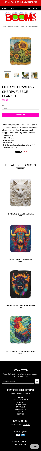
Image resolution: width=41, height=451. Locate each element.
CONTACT (20, 414)
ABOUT (20, 412)
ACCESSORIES (20, 409)
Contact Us (26, 425)
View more (20, 169)
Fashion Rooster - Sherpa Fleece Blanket (20, 351)
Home (4, 26)
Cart (34, 8)
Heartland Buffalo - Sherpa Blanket (20, 259)
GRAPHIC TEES (20, 404)
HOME (20, 397)
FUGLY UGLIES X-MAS (20, 400)
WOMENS (20, 402)
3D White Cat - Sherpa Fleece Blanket (20, 214)
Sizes (3, 105)
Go (37, 381)
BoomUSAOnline (23, 442)
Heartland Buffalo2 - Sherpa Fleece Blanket (20, 305)
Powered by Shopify (20, 444)
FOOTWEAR (20, 407)
